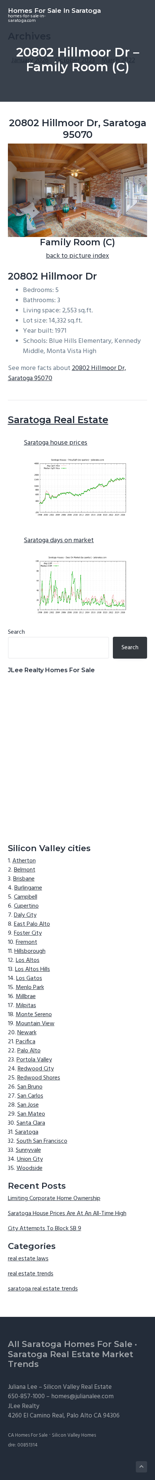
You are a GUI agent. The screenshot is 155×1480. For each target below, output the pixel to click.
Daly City (25, 915)
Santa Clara (31, 1123)
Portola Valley (34, 1060)
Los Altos (28, 960)
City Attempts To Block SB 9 (44, 1229)
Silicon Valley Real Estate (78, 1387)
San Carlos (30, 1096)
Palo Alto (29, 1051)
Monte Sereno (34, 1015)
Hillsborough (30, 951)
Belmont (24, 870)
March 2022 (118, 60)
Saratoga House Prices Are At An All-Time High (67, 1214)
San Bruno (30, 1087)
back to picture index (77, 256)
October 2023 (75, 60)
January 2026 (30, 60)
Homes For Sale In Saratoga (54, 10)
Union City (30, 1159)
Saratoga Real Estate (58, 419)
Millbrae (26, 996)
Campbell (25, 897)
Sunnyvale (28, 1150)
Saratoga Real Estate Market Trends (70, 1359)
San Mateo (31, 1114)
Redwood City (36, 1069)
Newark (26, 1033)
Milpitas (26, 1006)
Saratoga (26, 1132)
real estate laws (28, 1259)
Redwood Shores (38, 1078)
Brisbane (24, 879)
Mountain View (35, 1024)
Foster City (28, 933)
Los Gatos (29, 978)
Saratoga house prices (55, 442)
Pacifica (25, 1042)
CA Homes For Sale (28, 1435)
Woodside (30, 1168)
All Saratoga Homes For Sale (70, 1344)
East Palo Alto (32, 924)
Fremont (26, 942)
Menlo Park (30, 987)
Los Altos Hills (32, 969)
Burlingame (28, 888)
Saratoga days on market (59, 540)
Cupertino (26, 906)
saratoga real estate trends (43, 1289)
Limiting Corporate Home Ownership (54, 1198)
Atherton (24, 861)
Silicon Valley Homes (74, 1435)
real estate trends (30, 1274)
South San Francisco (42, 1141)
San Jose (28, 1105)
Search (16, 632)
